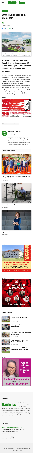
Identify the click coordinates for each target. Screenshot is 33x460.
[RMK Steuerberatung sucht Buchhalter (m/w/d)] (16, 117)
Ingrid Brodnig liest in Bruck (10, 232)
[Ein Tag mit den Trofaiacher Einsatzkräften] (6, 327)
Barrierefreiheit (19, 448)
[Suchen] (30, 2)
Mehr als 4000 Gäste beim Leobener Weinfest (19, 341)
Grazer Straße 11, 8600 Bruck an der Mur (15, 429)
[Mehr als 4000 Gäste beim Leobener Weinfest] (6, 342)
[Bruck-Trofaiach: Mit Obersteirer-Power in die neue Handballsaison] (16, 164)
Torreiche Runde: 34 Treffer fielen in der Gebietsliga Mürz (20, 348)
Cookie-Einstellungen (9, 448)
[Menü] (3, 2)
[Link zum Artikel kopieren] (12, 29)
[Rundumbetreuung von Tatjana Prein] (16, 385)
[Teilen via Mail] (7, 29)
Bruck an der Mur (14, 124)
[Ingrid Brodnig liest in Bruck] (16, 220)
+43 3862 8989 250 (10, 433)
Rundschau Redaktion (11, 23)
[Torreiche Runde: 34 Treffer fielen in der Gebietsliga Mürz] (6, 350)
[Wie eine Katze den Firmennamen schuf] (16, 193)
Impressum (15, 450)
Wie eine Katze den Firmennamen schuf (14, 205)
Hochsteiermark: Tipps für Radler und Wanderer (19, 318)
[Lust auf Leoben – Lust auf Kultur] (16, 306)
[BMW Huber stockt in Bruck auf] (16, 42)
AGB (21, 450)
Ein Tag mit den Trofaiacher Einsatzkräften (20, 325)
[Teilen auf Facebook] (3, 29)
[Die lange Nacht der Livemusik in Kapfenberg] (6, 334)
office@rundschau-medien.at (11, 431)
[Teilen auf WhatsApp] (10, 29)
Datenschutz (27, 448)
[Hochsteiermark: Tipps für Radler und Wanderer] (6, 319)
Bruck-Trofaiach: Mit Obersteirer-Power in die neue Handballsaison (16, 177)
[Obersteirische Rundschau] (16, 2)
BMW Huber (5, 124)
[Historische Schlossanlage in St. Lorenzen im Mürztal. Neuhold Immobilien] (16, 272)
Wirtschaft (5, 11)
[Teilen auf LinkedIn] (5, 29)
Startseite (4, 7)
